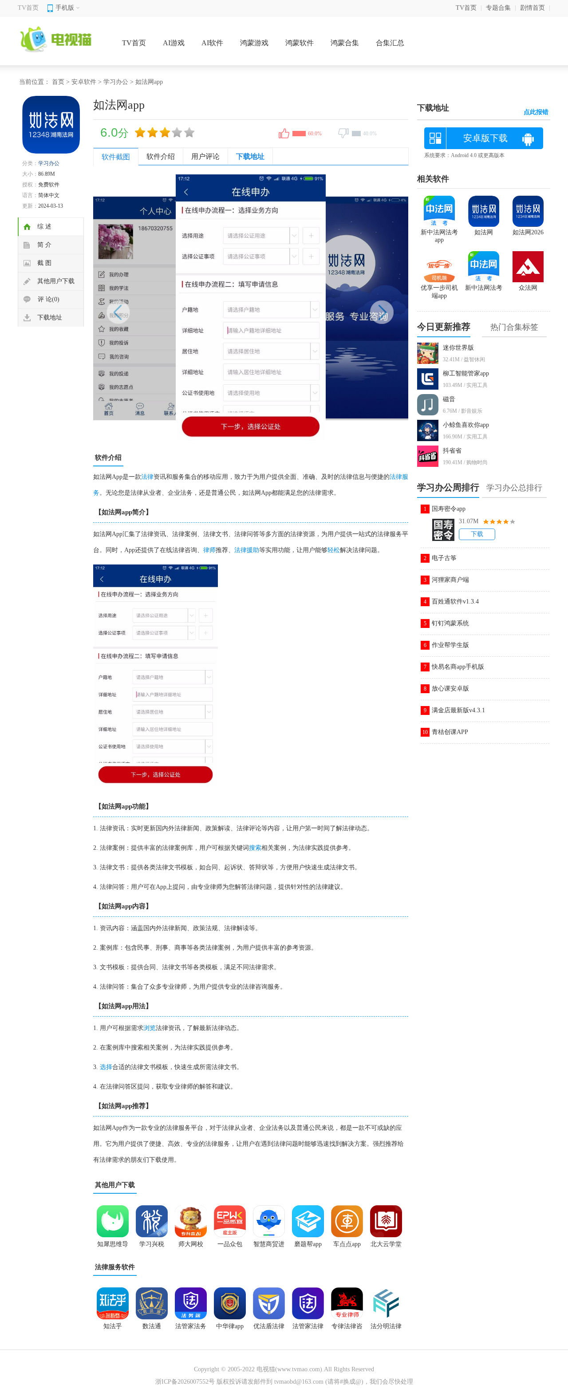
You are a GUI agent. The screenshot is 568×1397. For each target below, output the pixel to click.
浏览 (149, 1028)
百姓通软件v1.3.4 (455, 601)
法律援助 (246, 550)
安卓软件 (83, 82)
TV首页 (28, 7)
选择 (106, 1067)
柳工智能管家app (466, 373)
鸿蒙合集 (345, 43)
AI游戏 (174, 43)
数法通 (151, 1326)
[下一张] (329, 308)
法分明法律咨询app (386, 1329)
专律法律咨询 (347, 1329)
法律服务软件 (115, 1267)
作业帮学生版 (450, 645)
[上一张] (172, 308)
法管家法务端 (190, 1329)
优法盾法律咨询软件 (268, 1329)
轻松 (333, 550)
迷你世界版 (458, 347)
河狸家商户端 (450, 579)
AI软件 (212, 43)
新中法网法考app (439, 236)
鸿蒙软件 (299, 43)
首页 (58, 82)
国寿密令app (448, 508)
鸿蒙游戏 (254, 43)
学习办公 (115, 82)
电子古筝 (444, 558)
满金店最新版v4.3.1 (458, 710)
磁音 (449, 399)
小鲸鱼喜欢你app (466, 425)
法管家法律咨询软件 (307, 1329)
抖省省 (452, 450)
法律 (147, 477)
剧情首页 (532, 7)
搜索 (255, 848)
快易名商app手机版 (458, 666)
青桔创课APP (450, 732)
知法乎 (112, 1326)
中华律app (230, 1326)
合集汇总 (390, 43)
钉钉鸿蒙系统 (450, 623)
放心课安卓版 (450, 688)
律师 (209, 550)
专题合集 (498, 7)
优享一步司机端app (439, 291)
